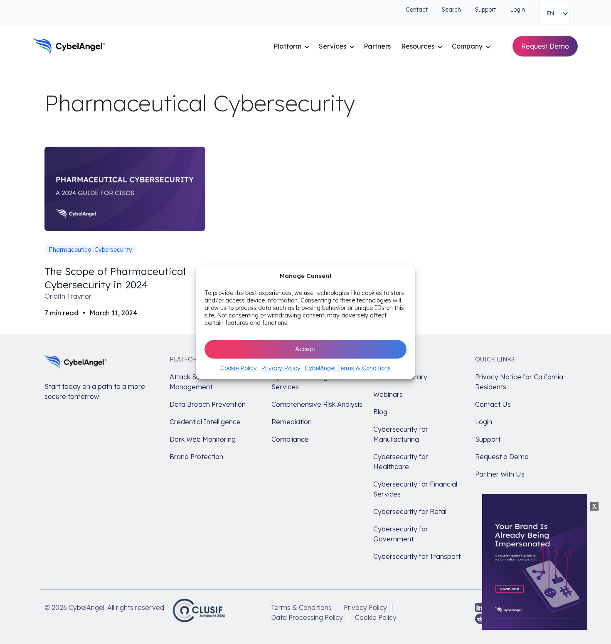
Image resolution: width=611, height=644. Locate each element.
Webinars (388, 394)
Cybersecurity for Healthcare (400, 461)
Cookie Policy (238, 368)
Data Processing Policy (307, 617)
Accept (305, 349)
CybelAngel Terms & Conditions (348, 368)
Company (467, 46)
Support (485, 9)
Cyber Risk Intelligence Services (307, 382)
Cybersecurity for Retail (410, 511)
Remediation (291, 422)
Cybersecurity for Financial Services (415, 489)
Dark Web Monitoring (203, 439)
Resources (417, 46)
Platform (287, 46)
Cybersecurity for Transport (417, 556)
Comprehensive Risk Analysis (316, 404)
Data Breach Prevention (208, 404)
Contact (417, 9)
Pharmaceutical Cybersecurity (90, 249)
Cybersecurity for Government (400, 534)
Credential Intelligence (205, 422)
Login (517, 9)
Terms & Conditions (301, 607)
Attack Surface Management (193, 382)
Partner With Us (500, 474)
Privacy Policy (281, 368)
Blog (380, 412)
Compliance (290, 439)
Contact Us (493, 404)
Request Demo (545, 46)
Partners (377, 46)
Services (332, 46)
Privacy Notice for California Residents (519, 382)
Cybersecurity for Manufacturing (400, 434)
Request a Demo (502, 456)
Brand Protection (196, 456)
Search (451, 9)
